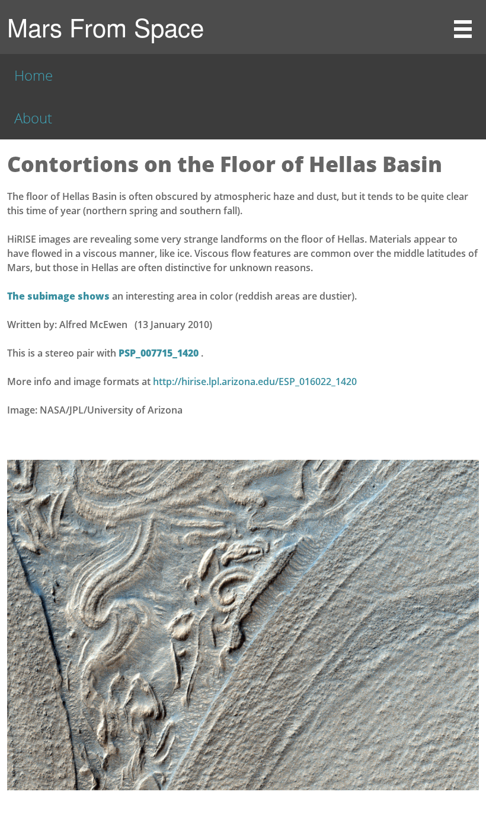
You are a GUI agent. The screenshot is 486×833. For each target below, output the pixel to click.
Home (33, 75)
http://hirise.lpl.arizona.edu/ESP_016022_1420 (255, 381)
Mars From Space (105, 26)
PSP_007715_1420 (160, 353)
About (33, 118)
